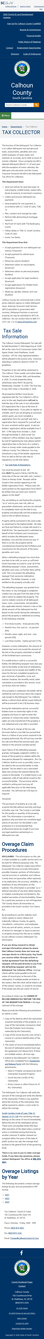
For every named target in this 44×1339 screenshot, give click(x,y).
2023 (7, 1202)
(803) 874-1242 (15, 1233)
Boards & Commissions (30, 30)
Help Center (22, 1318)
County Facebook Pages (22, 1282)
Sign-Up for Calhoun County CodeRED (24, 24)
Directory (15, 54)
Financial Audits (34, 36)
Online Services (10, 6)
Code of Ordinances (32, 54)
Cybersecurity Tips (39, 7)
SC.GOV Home (22, 1308)
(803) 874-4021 (17, 1228)
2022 (7, 1198)
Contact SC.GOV (22, 1323)
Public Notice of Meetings (29, 42)
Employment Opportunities (29, 48)
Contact (9, 48)
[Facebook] (22, 1254)
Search (36, 105)
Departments (16, 127)
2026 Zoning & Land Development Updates (18, 16)
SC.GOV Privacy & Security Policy (22, 1313)
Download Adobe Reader (22, 1328)
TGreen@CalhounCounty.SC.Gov (24, 1238)
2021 (7, 1195)
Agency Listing (25, 6)
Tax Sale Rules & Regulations (17, 465)
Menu (7, 115)
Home (4, 127)
